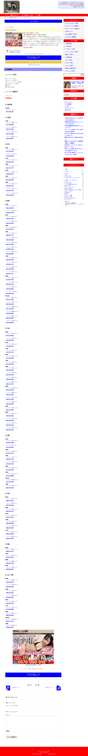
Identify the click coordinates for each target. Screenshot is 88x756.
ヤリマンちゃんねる (70, 187)
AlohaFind (68, 192)
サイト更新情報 (68, 104)
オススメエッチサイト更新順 (72, 28)
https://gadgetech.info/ (70, 198)
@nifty (67, 193)
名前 (33, 731)
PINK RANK (68, 185)
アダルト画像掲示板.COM (71, 184)
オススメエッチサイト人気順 (71, 23)
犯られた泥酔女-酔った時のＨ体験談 (73, 189)
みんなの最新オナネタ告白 (27, 15)
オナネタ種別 (74, 40)
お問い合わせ (67, 109)
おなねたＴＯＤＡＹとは (78, 6)
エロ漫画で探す (68, 57)
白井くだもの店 (69, 191)
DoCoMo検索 (68, 182)
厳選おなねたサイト (14, 15)
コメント (8, 715)
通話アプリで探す (69, 54)
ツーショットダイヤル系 (15, 50)
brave (67, 181)
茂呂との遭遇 (68, 188)
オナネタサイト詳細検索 (70, 36)
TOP (37, 748)
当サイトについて (68, 102)
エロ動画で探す (68, 43)
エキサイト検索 (69, 195)
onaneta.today (45, 753)
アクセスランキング (69, 107)
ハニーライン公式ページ (33, 58)
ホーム (6, 15)
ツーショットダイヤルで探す (71, 51)
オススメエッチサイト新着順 (72, 25)
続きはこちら (67, 201)
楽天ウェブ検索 (69, 196)
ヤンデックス (68, 199)
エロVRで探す (68, 46)
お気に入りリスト (69, 31)
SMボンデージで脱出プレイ (72, 180)
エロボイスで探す (69, 62)
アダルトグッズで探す (70, 70)
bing (66, 174)
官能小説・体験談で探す (70, 68)
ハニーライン (13, 30)
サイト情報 (38, 15)
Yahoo (67, 173)
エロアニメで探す (69, 65)
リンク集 (66, 106)
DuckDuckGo (68, 176)
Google (67, 171)
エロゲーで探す (68, 59)
